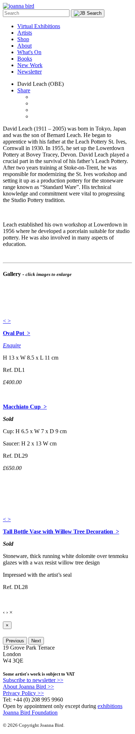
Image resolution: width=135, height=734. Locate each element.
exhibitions (110, 706)
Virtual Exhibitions (38, 26)
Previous (15, 640)
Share (23, 90)
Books (24, 59)
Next (36, 640)
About (24, 46)
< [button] (5, 321)
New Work (29, 65)
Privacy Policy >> (23, 693)
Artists (24, 33)
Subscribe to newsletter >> (33, 680)
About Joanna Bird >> (28, 687)
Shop (23, 39)
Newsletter (29, 72)
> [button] (9, 321)
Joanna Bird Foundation (30, 712)
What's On (29, 52)
